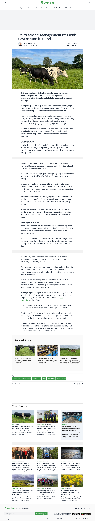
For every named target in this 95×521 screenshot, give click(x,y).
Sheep (38, 8)
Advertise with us (77, 518)
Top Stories (23, 8)
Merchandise (86, 518)
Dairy (33, 8)
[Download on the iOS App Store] (76, 514)
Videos (67, 8)
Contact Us (49, 518)
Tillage (43, 8)
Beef (29, 8)
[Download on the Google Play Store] (86, 514)
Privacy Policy (68, 518)
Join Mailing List (41, 514)
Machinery (49, 8)
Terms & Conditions (58, 518)
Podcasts (72, 8)
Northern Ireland (58, 8)
